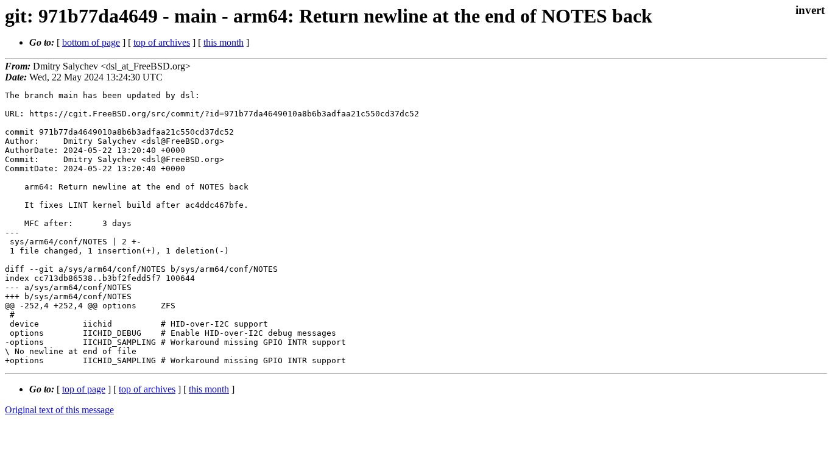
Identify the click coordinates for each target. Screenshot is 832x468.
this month (223, 42)
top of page (83, 389)
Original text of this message (59, 410)
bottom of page (91, 42)
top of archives (161, 42)
